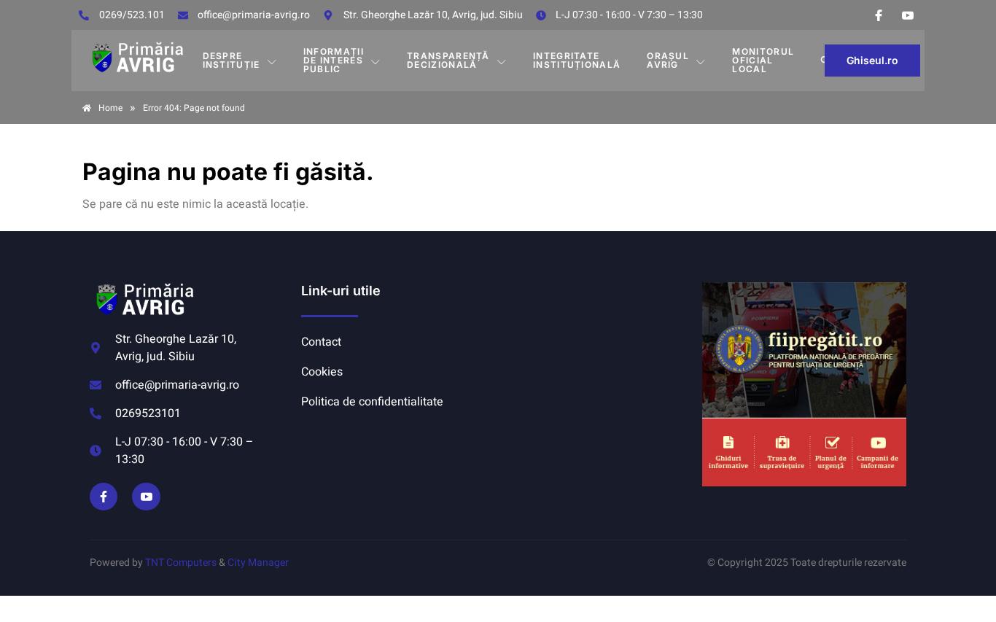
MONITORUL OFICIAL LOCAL (763, 60)
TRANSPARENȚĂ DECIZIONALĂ (448, 60)
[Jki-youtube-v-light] (146, 496)
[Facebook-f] (103, 496)
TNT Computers (181, 562)
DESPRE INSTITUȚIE (231, 60)
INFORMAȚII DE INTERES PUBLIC (333, 60)
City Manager (258, 562)
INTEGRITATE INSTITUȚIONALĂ (576, 60)
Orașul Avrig (668, 60)
